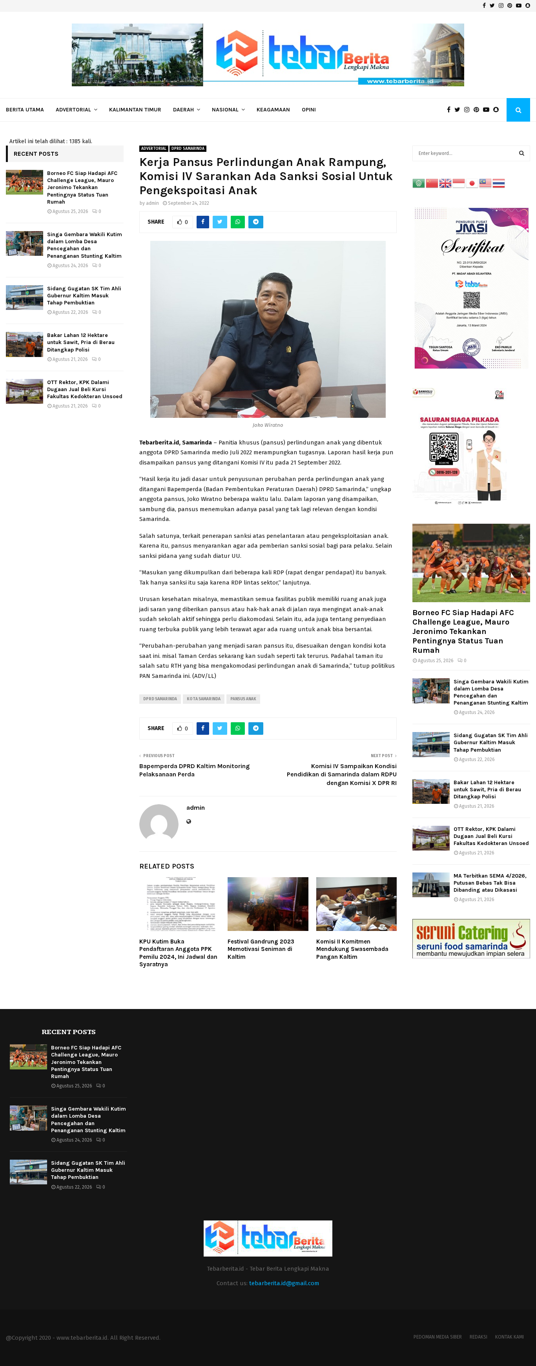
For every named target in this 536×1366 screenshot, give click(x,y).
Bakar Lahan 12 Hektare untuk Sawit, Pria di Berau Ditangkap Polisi (81, 342)
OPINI (309, 109)
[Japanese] (472, 183)
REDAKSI (478, 1337)
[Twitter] (459, 110)
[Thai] (499, 183)
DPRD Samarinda (160, 699)
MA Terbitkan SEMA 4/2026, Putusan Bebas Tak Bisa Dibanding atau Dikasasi (490, 882)
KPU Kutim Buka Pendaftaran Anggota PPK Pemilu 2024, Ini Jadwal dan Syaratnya (178, 953)
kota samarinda (204, 699)
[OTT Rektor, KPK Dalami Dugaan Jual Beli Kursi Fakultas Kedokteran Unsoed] (24, 391)
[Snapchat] (498, 110)
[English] (445, 183)
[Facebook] (450, 110)
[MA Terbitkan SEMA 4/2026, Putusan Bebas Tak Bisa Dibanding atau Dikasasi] (431, 884)
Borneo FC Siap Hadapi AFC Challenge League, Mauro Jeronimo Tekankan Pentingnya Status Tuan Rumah (82, 187)
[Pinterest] (478, 110)
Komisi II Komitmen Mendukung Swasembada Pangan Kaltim (352, 949)
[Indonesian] (459, 183)
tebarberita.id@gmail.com (284, 1283)
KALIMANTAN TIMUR (135, 109)
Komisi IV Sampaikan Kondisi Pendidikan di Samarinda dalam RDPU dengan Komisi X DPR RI (342, 774)
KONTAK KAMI (509, 1337)
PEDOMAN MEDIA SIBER (438, 1337)
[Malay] (485, 183)
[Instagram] (469, 110)
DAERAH (183, 109)
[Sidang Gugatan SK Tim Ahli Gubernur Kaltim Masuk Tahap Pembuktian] (24, 297)
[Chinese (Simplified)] (432, 183)
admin (152, 203)
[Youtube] (488, 110)
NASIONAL (225, 109)
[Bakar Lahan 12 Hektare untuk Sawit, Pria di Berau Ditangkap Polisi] (24, 344)
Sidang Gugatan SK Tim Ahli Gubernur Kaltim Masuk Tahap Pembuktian (84, 295)
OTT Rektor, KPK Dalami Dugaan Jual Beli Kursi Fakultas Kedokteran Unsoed (84, 389)
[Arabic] (419, 183)
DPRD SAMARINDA (187, 148)
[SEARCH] (521, 153)
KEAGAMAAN (273, 109)
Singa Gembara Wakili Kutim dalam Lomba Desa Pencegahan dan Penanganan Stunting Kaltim (84, 245)
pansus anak (243, 699)
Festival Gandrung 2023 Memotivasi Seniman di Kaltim (261, 949)
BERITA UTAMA (25, 109)
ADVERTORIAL (73, 109)
